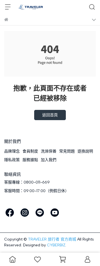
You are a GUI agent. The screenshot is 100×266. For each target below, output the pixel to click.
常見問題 (67, 151)
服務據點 (30, 159)
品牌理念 (12, 151)
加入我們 (48, 159)
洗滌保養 (48, 151)
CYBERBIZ (56, 245)
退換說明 (85, 151)
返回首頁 (50, 115)
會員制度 (30, 151)
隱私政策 (12, 159)
